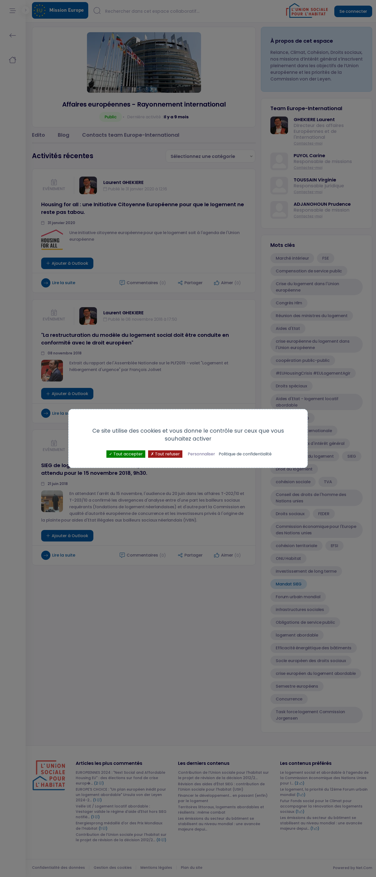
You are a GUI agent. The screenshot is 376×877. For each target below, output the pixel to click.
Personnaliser (201, 454)
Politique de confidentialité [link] (245, 454)
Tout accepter (127, 454)
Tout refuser (167, 454)
